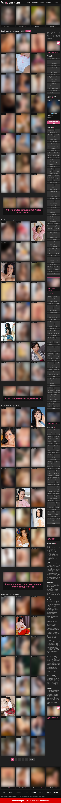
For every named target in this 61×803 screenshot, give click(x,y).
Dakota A (49, 392)
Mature (57, 475)
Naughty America (53, 194)
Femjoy (27, 51)
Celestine (53, 381)
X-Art (49, 269)
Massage (50, 475)
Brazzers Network (53, 153)
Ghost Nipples (53, 459)
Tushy (49, 253)
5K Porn (57, 130)
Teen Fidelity (53, 239)
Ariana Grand (50, 344)
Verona (11, 339)
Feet (53, 452)
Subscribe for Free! (53, 122)
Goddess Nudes (36, 172)
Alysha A (57, 326)
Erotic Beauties (53, 58)
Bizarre (49, 441)
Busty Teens (53, 93)
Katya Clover (53, 182)
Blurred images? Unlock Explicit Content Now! (31, 800)
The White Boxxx (53, 248)
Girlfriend (57, 461)
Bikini (57, 439)
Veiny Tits (53, 516)
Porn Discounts (53, 67)
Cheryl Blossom (53, 385)
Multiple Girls (56, 477)
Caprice (50, 369)
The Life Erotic (21, 614)
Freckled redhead (37, 787)
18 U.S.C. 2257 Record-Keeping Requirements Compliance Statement (30, 796)
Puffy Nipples (56, 493)
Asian (55, 432)
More (56, 2)
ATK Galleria (53, 141)
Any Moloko (56, 340)
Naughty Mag (53, 196)
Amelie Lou (53, 137)
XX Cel (50, 271)
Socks (57, 502)
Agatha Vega (53, 301)
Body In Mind (20, 714)
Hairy (57, 464)
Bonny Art (53, 150)
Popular (28, 31)
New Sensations (53, 198)
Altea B (50, 326)
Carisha (53, 372)
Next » (31, 760)
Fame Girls (4, 152)
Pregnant (56, 491)
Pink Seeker (54, 81)
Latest (28, 2)
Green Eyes (51, 464)
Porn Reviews (53, 72)
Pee (58, 486)
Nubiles (57, 201)
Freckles (57, 455)
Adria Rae (56, 296)
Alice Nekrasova (53, 312)
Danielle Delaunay (53, 404)
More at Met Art (52, 52)
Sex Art (49, 226)
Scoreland (56, 223)
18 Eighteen (51, 130)
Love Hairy (20, 654)
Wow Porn (56, 267)
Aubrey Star (51, 347)
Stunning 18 (35, 91)
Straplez (57, 228)
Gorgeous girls (7, 26)
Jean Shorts (50, 468)
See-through (53, 498)
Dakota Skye (53, 397)
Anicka (57, 337)
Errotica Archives (21, 300)
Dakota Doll (57, 392)
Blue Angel (50, 362)
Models (42, 2)
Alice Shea (53, 315)
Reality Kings (53, 221)
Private (57, 219)
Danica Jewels (53, 399)
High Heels (50, 466)
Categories (35, 2)
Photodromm (5, 566)
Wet (53, 521)
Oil (58, 482)
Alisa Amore (50, 321)
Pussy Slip (50, 496)
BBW (54, 434)
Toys (58, 512)
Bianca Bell (53, 360)
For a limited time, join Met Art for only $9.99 (24, 211)
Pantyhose (51, 486)
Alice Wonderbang (53, 317)
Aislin (57, 303)
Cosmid (49, 155)
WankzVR (53, 262)
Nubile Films (51, 201)
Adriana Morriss (54, 299)
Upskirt (57, 514)
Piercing (57, 489)
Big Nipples (51, 439)
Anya (50, 342)
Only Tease (53, 205)
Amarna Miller (53, 331)
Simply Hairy (53, 90)
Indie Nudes (54, 63)
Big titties (37, 26)
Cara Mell (56, 369)
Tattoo (57, 507)
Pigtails (50, 491)
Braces (50, 443)
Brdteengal (53, 61)
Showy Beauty (21, 280)
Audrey (57, 347)
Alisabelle (57, 321)
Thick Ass (53, 509)
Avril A (56, 349)
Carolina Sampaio (53, 374)
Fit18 (49, 171)
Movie (49, 477)
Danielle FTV (56, 155)
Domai (49, 157)
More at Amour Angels (51, 289)
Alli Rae (57, 324)
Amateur (50, 429)
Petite (49, 489)
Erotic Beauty (36, 340)
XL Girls (57, 269)
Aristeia (58, 344)
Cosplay (57, 448)
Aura (50, 349)
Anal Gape (56, 429)
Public (49, 493)
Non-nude (50, 482)
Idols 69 (57, 175)
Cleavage (56, 445)
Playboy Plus (53, 216)
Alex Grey (57, 308)
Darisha (49, 406)
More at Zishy (51, 423)
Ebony (57, 450)
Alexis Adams (53, 310)
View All (53, 274)
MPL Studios (52, 26)
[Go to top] (57, 798)
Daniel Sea (53, 401)
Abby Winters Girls (53, 88)
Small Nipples (51, 502)
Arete (57, 342)
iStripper (57, 178)
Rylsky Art (4, 91)
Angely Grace (50, 337)
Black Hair (56, 441)
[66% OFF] (53, 50)
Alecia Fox (50, 308)
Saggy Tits (57, 496)
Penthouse (53, 210)
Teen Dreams (53, 237)
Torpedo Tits (51, 512)
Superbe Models (53, 235)
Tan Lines (50, 507)
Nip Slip (57, 480)
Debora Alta (56, 406)
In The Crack (50, 178)
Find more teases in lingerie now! (23, 398)
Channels (50, 127)
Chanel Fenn (53, 383)
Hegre (11, 71)
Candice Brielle (53, 367)
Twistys (57, 253)
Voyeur (58, 518)
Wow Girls (50, 267)
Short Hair (50, 500)
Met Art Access (53, 86)
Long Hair (56, 473)
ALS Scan (56, 134)
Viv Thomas (51, 260)
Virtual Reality (50, 518)
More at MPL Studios (51, 539)
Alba (57, 305)
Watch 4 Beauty (53, 264)
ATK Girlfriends (53, 143)
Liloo (26, 238)
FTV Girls (56, 171)
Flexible (50, 455)
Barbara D (50, 353)
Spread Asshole (52, 505)
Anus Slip (49, 432)
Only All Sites (22, 26)
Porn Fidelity (51, 219)
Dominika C (56, 157)
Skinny (57, 500)
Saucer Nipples (53, 70)
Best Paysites (51, 543)
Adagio (49, 296)
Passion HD (53, 207)
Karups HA (56, 180)
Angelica (53, 335)
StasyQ (50, 228)
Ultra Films (53, 255)
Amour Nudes (53, 79)
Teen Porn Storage (53, 242)
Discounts (48, 2)
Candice (53, 365)
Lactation (57, 468)
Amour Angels (21, 506)
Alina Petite (53, 319)
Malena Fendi (36, 506)
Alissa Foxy (50, 324)
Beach (50, 436)
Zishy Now (53, 83)
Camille (57, 362)
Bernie (41, 130)
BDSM (58, 434)
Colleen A (57, 388)
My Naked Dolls (53, 191)
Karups (49, 180)
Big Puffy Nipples (53, 77)
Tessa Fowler (53, 244)
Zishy (26, 380)
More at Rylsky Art (53, 717)
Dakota (58, 390)
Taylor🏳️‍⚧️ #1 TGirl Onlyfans (53, 114)
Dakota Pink (54, 394)
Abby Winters (53, 132)
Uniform (50, 514)
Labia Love (53, 65)
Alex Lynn (50, 134)
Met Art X (20, 320)
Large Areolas (51, 471)
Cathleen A (53, 376)
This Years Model (53, 251)
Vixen (57, 260)
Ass (59, 432)
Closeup (50, 448)
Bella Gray (56, 356)
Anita (49, 340)
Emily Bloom (53, 159)
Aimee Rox (51, 303)
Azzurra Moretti (53, 351)
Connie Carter (50, 390)
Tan (58, 505)
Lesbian (50, 473)
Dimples (50, 450)
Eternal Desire (5, 111)
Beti (57, 358)
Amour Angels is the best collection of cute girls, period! (24, 585)
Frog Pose (53, 457)
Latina (57, 471)
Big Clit (57, 436)
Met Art (11, 51)
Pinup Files (35, 71)
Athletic (49, 434)
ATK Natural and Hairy (53, 146)
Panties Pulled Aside (53, 484)
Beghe (57, 353)
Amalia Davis (53, 328)
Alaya (50, 305)
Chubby (50, 445)
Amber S (50, 333)
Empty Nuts (53, 74)
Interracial (57, 466)
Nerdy (49, 480)
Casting (57, 443)
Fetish (57, 452)
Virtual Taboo (53, 258)
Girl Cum (50, 461)
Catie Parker (53, 378)
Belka (49, 356)
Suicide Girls (20, 131)
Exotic (49, 452)
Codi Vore (50, 388)
